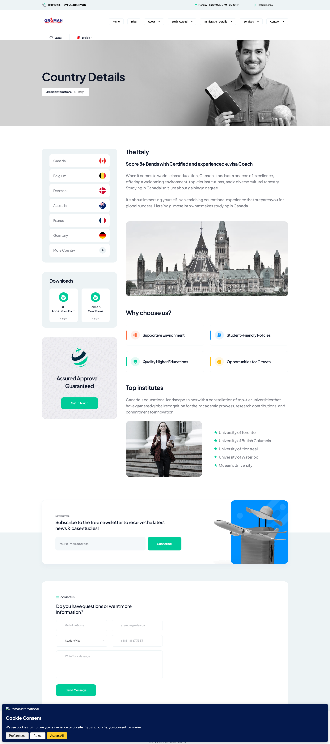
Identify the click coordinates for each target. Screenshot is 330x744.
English (86, 37)
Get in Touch (79, 403)
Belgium (59, 175)
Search (58, 37)
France (58, 220)
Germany (60, 235)
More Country (64, 250)
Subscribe (164, 544)
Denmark (60, 190)
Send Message (76, 690)
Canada (59, 161)
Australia (60, 205)
